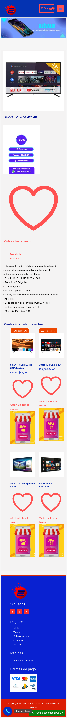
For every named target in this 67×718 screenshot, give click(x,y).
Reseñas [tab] (14, 258)
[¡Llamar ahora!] (7, 711)
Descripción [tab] (16, 254)
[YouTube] (26, 611)
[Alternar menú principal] (60, 8)
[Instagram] (19, 611)
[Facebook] (12, 611)
